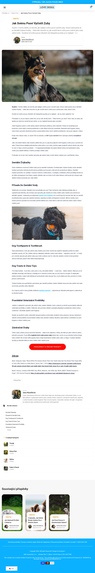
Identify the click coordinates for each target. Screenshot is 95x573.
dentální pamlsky (44, 290)
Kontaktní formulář (69, 542)
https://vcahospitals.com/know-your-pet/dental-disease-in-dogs (53, 373)
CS (12, 568)
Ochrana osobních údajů (28, 542)
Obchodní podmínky (14, 542)
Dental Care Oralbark (46, 195)
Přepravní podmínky (57, 542)
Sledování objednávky (43, 542)
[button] (4, 7)
